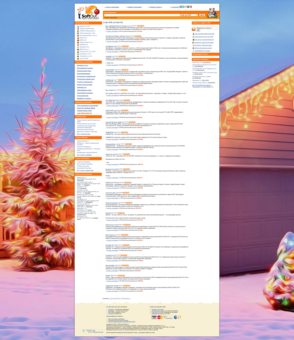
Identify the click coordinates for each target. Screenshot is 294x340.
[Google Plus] (191, 7)
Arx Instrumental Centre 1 (85, 182)
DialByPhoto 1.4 (111, 132)
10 (127, 298)
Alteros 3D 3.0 (81, 177)
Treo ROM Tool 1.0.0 (112, 100)
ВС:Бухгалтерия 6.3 (83, 204)
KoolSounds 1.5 (111, 80)
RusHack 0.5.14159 (112, 169)
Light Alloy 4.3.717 (85, 54)
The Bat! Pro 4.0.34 (86, 56)
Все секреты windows (84, 155)
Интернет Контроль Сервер (201, 76)
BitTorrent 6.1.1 (84, 49)
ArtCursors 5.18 (82, 216)
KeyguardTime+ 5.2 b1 (113, 144)
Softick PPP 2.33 (111, 110)
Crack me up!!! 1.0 (112, 193)
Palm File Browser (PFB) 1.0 (115, 122)
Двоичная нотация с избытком (87, 131)
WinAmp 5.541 (84, 47)
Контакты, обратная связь (203, 45)
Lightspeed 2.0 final (112, 286)
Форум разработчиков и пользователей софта (121, 321)
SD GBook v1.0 (82, 199)
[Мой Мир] (188, 7)
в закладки (175, 7)
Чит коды (110, 313)
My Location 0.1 (111, 90)
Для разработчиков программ (204, 34)
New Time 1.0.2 (197, 62)
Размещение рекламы (158, 313)
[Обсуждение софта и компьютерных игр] (212, 18)
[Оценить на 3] (140, 26)
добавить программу (134, 7)
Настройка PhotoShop (84, 168)
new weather (113, 17)
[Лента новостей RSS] (193, 30)
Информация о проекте (202, 51)
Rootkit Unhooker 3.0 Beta (85, 195)
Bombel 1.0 (109, 213)
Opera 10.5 (83, 38)
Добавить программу (158, 309)
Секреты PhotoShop (83, 162)
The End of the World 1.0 (200, 83)
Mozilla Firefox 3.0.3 (86, 42)
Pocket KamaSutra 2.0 (113, 203)
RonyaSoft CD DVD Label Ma (86, 212)
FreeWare (111, 309)
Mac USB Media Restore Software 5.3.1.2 (119, 26)
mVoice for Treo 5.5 (112, 154)
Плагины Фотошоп (83, 166)
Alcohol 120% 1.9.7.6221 (88, 51)
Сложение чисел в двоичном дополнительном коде (86, 126)
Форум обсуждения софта (203, 48)
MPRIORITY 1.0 (82, 208)
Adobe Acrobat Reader (87, 28)
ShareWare (111, 310)
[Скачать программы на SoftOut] (88, 19)
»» (129, 298)
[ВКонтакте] (181, 7)
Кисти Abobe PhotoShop (85, 164)
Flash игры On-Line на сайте (204, 36)
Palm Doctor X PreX (112, 225)
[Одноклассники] (186, 7)
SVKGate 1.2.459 (82, 190)
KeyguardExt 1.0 (111, 70)
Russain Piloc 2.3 (111, 265)
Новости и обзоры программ (204, 42)
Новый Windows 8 (83, 141)
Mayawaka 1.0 (197, 80)
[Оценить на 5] (143, 26)
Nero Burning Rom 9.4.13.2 (88, 35)
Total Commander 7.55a (87, 33)
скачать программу (112, 31)
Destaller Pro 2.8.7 (112, 245)
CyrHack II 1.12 (111, 255)
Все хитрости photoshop (85, 170)
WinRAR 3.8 (84, 45)
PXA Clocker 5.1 (111, 235)
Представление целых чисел (86, 124)
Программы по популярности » (203, 87)
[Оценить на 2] (139, 26)
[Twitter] (183, 7)
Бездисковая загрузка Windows (87, 152)
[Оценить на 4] (142, 26)
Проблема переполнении (85, 129)
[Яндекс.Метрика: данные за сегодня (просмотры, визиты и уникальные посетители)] (98, 331)
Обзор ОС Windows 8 (84, 147)
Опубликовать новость (158, 310)
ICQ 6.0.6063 (84, 58)
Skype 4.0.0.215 (85, 26)
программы (126, 325)
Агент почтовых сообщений (116, 319)
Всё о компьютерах (83, 134)
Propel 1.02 (109, 276)
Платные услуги (156, 312)
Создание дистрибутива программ (118, 320)
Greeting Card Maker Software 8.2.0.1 (118, 36)
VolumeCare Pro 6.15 (113, 183)
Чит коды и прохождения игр (204, 39)
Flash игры (111, 312)
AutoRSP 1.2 (110, 56)
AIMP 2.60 (83, 40)
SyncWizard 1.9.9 (111, 46)
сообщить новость (155, 7)
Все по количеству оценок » (202, 85)
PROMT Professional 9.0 (87, 31)
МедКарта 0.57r (82, 187)
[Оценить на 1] (138, 26)
